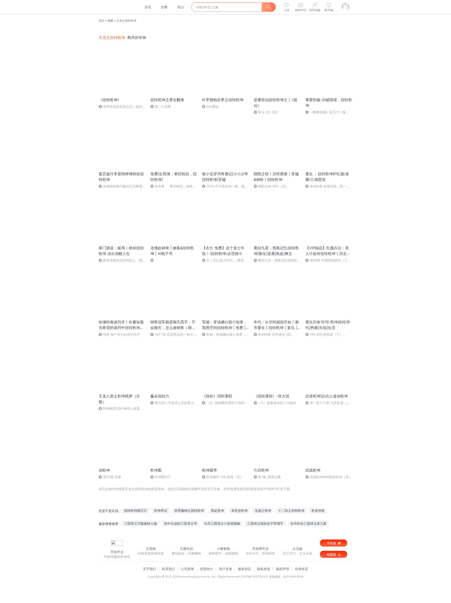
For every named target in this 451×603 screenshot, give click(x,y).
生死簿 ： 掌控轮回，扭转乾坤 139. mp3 (173, 186)
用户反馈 (225, 569)
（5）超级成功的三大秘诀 (277, 403)
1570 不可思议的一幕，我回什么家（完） (225, 186)
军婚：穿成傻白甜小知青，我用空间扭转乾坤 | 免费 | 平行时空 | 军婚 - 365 (225, 334)
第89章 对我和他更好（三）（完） (328, 260)
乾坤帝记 (160, 510)
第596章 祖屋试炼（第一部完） (327, 186)
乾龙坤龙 (318, 510)
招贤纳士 (206, 569)
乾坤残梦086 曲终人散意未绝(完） (121, 408)
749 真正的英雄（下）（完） (324, 334)
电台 (180, 7)
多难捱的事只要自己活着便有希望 (122, 186)
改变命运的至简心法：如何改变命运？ (122, 106)
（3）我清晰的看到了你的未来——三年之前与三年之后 (225, 403)
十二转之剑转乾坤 (291, 510)
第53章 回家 (112, 477)
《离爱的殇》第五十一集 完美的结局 (327, 112)
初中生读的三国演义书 (180, 523)
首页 (101, 20)
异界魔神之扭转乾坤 (189, 510)
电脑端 (332, 554)
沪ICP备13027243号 (254, 576)
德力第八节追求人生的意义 (174, 403)
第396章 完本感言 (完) (275, 334)
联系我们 (168, 569)
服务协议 (244, 569)
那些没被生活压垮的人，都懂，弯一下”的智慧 (120, 260)
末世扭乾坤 (239, 510)
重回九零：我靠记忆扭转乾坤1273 (277, 260)
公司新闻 (187, 569)
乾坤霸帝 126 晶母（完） (224, 477)
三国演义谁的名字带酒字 (265, 523)
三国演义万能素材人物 (140, 523)
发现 (147, 7)
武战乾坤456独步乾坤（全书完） (328, 477)
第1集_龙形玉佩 (269, 477)
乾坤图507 (163, 477)
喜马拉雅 (117, 7)
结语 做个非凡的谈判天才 (121, 334)
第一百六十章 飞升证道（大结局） (327, 403)
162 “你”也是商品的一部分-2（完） (173, 334)
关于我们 (149, 569)
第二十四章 (163, 106)
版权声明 (282, 569)
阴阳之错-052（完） (273, 186)
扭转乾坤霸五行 (135, 510)
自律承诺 (301, 569)
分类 (164, 7)
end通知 (212, 106)
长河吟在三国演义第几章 (308, 523)
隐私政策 (263, 569)
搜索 (110, 20)
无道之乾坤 (263, 510)
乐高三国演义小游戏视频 (222, 523)
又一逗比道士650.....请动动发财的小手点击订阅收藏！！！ (225, 260)
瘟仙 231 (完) (268, 112)
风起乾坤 (217, 510)
